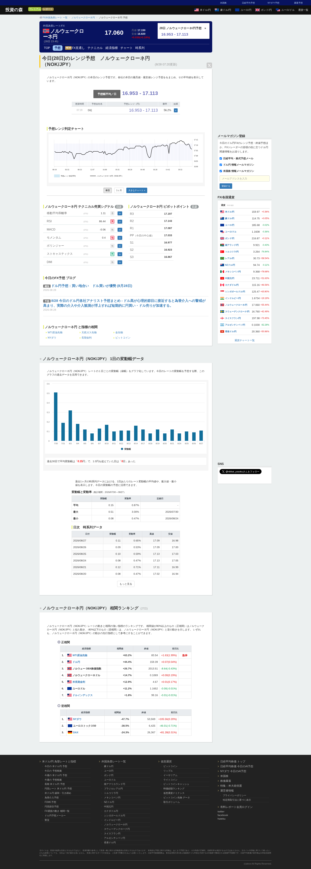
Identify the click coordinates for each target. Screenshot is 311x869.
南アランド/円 (232, 245)
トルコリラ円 (111, 793)
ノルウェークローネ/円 (236, 305)
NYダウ (52, 337)
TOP (47, 48)
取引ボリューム (171, 802)
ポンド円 (108, 775)
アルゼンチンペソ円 (114, 838)
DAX (75, 732)
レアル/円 (229, 258)
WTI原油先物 (55, 332)
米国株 (223, 3)
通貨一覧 (303, 9)
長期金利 (87, 337)
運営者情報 (227, 790)
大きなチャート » (136, 190)
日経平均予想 (248, 3)
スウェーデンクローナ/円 (237, 311)
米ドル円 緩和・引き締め (58, 793)
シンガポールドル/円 (235, 291)
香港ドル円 (110, 842)
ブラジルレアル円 (113, 788)
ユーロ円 (108, 770)
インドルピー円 (112, 820)
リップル (168, 770)
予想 (58, 48)
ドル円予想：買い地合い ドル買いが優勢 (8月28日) (91, 286)
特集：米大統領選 (231, 785)
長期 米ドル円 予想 (55, 784)
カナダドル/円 (232, 285)
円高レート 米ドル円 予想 (58, 788)
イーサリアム (170, 775)
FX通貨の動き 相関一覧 (57, 811)
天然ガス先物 (89, 332)
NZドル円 (109, 802)
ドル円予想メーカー (55, 815)
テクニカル (95, 48)
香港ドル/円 (230, 331)
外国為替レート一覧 (114, 761)
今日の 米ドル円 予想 (56, 766)
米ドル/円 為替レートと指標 (59, 761)
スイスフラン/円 (233, 318)
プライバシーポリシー (234, 795)
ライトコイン (170, 779)
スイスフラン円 (112, 833)
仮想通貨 (166, 761)
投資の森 (14, 9)
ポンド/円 (266, 9)
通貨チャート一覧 (245, 340)
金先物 (119, 332)
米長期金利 (79, 681)
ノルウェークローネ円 (63, 33)
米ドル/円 (205, 9)
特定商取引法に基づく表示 (237, 800)
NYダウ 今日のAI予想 (233, 771)
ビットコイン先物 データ (176, 797)
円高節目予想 (52, 806)
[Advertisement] (245, 75)
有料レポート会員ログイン (236, 806)
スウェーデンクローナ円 (117, 829)
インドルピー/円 (233, 298)
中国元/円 (229, 278)
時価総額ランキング (173, 788)
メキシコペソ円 (112, 797)
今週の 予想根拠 (53, 779)
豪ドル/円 (225, 9)
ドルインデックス (83, 695)
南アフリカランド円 (114, 784)
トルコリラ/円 (232, 251)
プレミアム (35, 9)
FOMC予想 (50, 802)
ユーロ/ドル (288, 9)
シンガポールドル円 (114, 815)
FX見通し (75, 48)
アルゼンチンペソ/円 (235, 325)
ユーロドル (110, 779)
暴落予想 (298, 3)
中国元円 (108, 806)
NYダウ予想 (273, 3)
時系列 (140, 48)
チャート (126, 48)
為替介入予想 (52, 797)
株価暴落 (225, 780)
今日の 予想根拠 (53, 770)
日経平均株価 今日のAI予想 (236, 766)
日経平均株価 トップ (232, 761)
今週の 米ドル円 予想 (56, 775)
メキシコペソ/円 (233, 271)
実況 (47, 820)
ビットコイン (122, 337)
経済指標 (111, 48)
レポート (48, 9)
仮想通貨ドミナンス (173, 793)
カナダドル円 (111, 811)
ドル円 (76, 661)
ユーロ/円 (246, 9)
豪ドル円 (108, 766)
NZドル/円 (230, 265)
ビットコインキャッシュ (176, 784)
